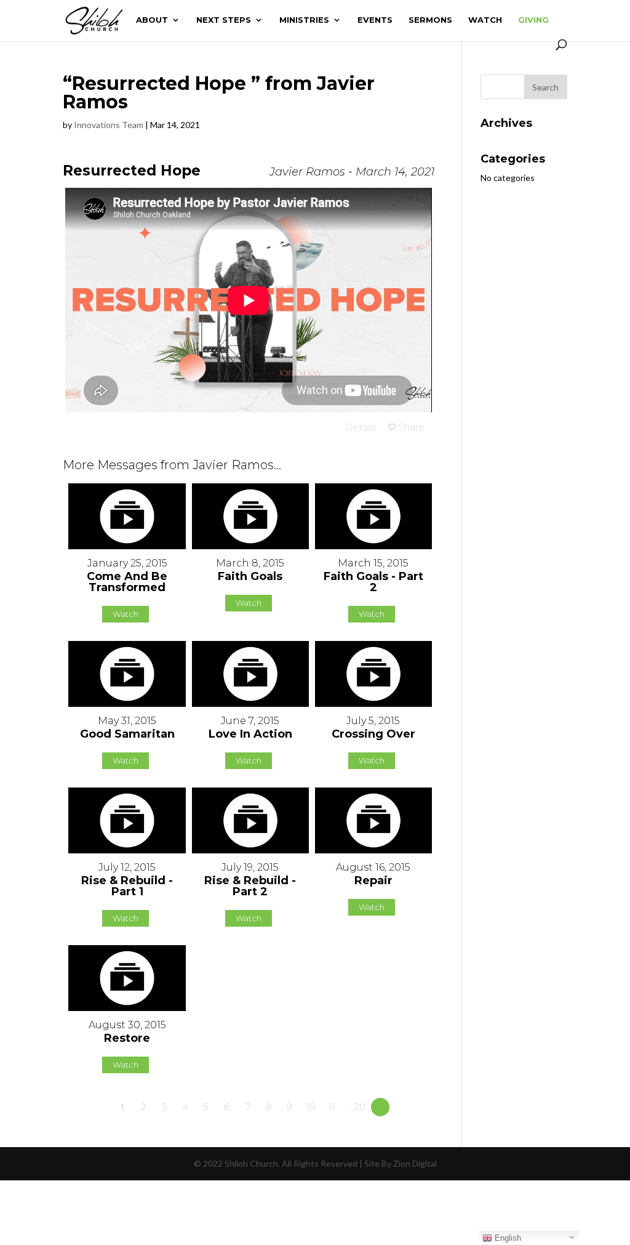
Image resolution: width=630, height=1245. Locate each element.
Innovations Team (108, 124)
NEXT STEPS (223, 20)
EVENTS (375, 20)
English (506, 1238)
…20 (357, 1107)
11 (331, 1107)
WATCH (485, 20)
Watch (125, 614)
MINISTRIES (304, 20)
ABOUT (152, 20)
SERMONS (430, 20)
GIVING (533, 20)
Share (411, 427)
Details (360, 427)
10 (311, 1107)
